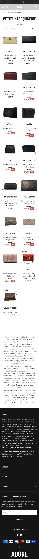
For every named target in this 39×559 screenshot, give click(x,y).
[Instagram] (21, 535)
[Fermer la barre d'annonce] (36, 1)
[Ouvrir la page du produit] (10, 40)
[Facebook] (17, 535)
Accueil (4, 12)
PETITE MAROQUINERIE (14, 12)
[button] (3, 7)
